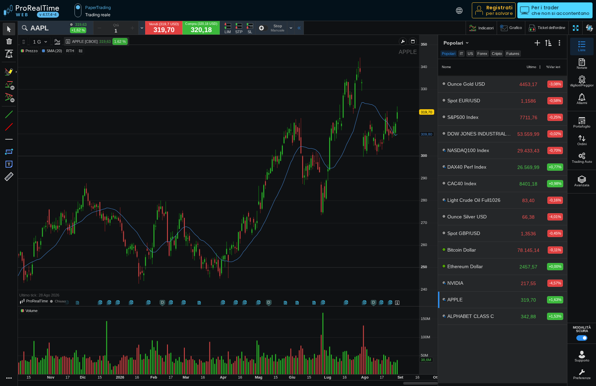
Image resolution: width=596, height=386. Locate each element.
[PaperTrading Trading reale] (77, 10)
